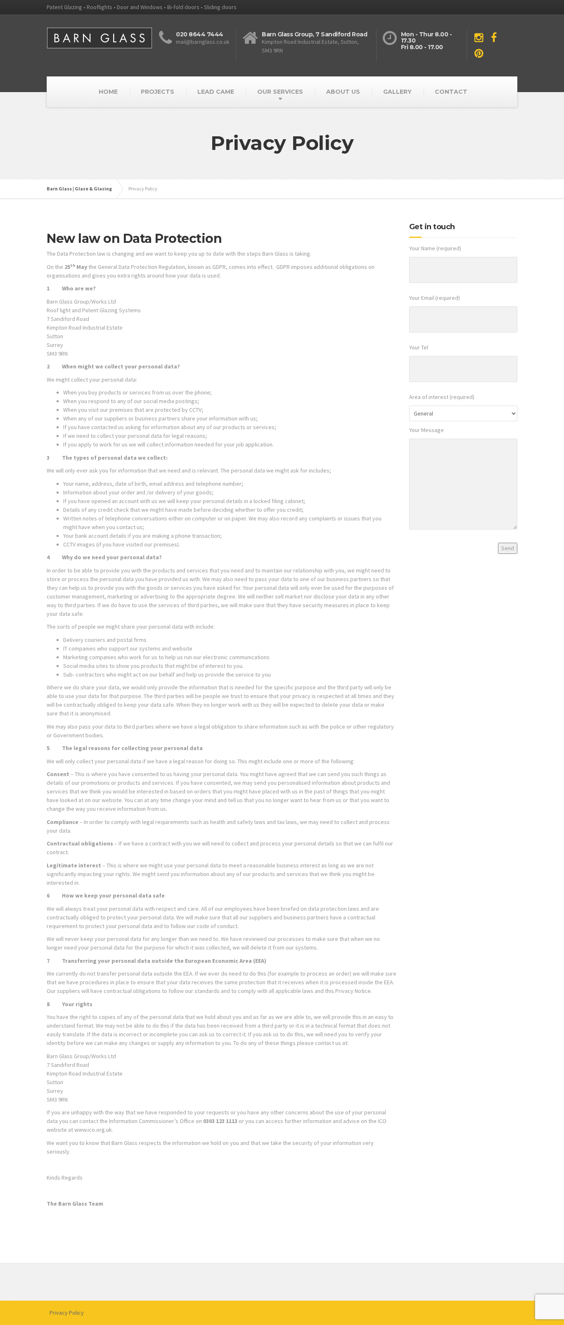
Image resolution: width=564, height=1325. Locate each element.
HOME (108, 91)
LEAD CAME (215, 91)
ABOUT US (343, 91)
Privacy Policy (67, 1312)
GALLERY (397, 91)
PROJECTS (157, 91)
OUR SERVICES (280, 91)
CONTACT (451, 91)
